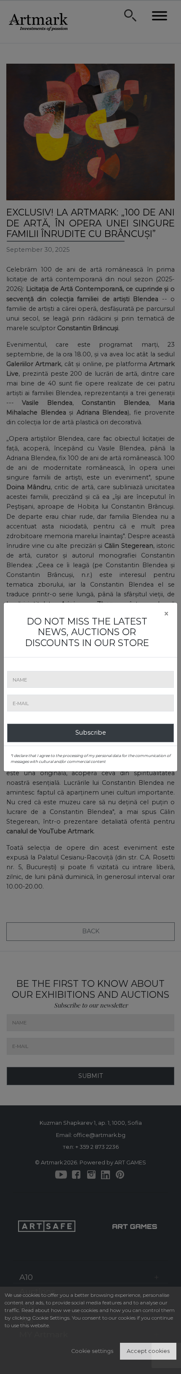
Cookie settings (92, 1351)
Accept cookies (148, 1351)
